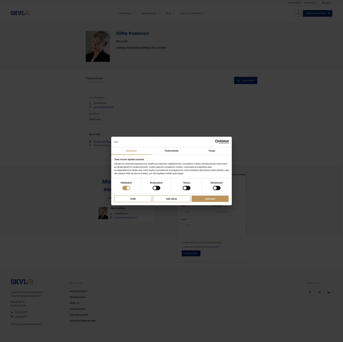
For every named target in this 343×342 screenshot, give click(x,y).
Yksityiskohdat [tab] (171, 151)
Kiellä (133, 199)
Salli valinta (171, 199)
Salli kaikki (210, 199)
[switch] (156, 188)
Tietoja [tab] (211, 151)
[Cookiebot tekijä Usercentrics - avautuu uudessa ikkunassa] (217, 142)
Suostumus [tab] (131, 151)
